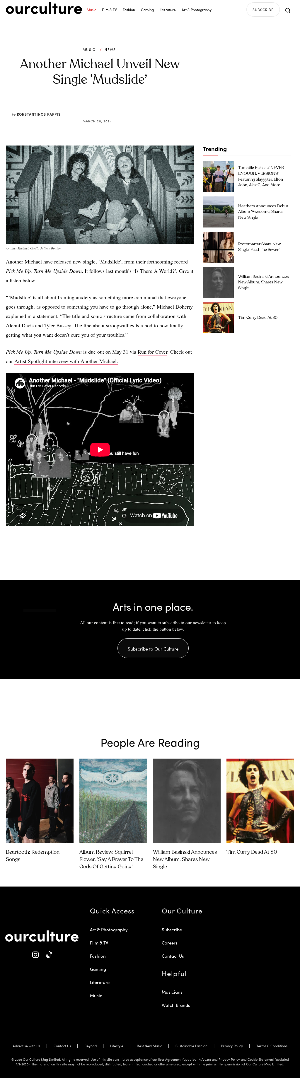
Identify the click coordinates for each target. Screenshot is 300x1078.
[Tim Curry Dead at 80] (218, 317)
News (110, 49)
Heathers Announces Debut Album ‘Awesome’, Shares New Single (263, 212)
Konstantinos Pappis (39, 114)
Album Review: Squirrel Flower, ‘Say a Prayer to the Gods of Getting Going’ (111, 860)
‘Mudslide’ (109, 261)
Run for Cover (152, 351)
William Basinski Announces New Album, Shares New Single (263, 282)
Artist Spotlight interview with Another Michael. (66, 361)
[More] (144, 107)
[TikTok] (48, 955)
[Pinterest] (104, 107)
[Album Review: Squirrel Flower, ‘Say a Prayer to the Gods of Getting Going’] (113, 801)
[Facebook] (90, 107)
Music (89, 49)
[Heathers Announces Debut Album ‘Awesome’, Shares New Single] (218, 211)
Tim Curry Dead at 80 (257, 318)
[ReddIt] (117, 107)
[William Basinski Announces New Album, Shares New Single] (218, 282)
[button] (287, 10)
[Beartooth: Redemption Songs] (40, 801)
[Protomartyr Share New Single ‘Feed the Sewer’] (218, 247)
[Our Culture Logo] (44, 8)
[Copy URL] (131, 107)
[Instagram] (35, 955)
